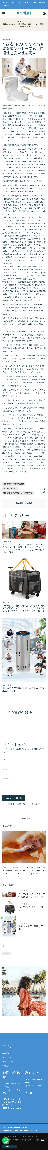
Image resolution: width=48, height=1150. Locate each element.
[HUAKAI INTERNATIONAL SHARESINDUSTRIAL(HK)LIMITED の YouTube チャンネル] (31, 1093)
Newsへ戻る (25, 818)
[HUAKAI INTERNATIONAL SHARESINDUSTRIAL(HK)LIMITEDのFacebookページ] (26, 1093)
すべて (6, 953)
